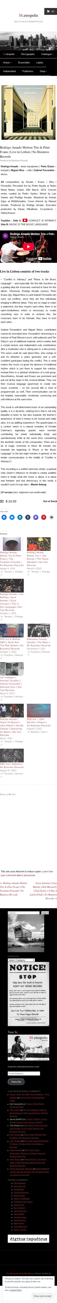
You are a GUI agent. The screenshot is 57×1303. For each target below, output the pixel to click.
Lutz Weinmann (20, 1227)
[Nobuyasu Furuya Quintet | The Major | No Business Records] (39, 630)
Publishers (27, 71)
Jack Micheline (20, 1211)
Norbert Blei (19, 1189)
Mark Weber (19, 1223)
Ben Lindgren (19, 1208)
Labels (39, 62)
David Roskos (20, 1220)
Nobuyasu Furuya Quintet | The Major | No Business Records (39, 642)
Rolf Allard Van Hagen (23, 1202)
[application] (25, 220)
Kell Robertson (20, 1217)
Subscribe (16, 1082)
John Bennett (19, 1186)
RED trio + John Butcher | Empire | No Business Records (39, 722)
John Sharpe (15, 1141)
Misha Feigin (19, 1196)
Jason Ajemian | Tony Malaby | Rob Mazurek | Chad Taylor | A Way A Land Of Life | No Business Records (43, 890)
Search (45, 912)
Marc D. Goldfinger (22, 1199)
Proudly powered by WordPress (20, 1273)
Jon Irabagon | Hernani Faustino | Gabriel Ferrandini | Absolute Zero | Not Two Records (11, 683)
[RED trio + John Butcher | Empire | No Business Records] (39, 710)
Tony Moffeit (19, 1214)
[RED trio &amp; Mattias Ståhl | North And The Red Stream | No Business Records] (12, 630)
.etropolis (28, 15)
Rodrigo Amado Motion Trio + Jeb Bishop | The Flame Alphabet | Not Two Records (38, 559)
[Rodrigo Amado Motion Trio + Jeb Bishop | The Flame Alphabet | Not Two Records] (39, 544)
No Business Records (18, 160)
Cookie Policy (16, 1290)
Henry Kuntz (19, 1205)
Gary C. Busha (20, 1230)
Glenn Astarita (16, 1150)
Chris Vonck (15, 1110)
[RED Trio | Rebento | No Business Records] (12, 755)
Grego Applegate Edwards (21, 1169)
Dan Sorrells (15, 1135)
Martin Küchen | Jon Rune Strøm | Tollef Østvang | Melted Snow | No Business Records (28, 1163)
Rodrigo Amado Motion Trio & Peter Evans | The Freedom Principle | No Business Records (12, 559)
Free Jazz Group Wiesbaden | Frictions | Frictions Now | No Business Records (29, 1144)
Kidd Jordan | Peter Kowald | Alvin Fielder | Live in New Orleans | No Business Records (29, 1129)
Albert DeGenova (21, 1193)
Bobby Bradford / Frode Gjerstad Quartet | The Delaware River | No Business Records (29, 1172)
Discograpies (28, 54)
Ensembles (24, 62)
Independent (9, 71)
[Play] (25, 220)
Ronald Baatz (19, 1183)
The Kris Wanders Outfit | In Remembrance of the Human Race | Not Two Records (29, 1113)
